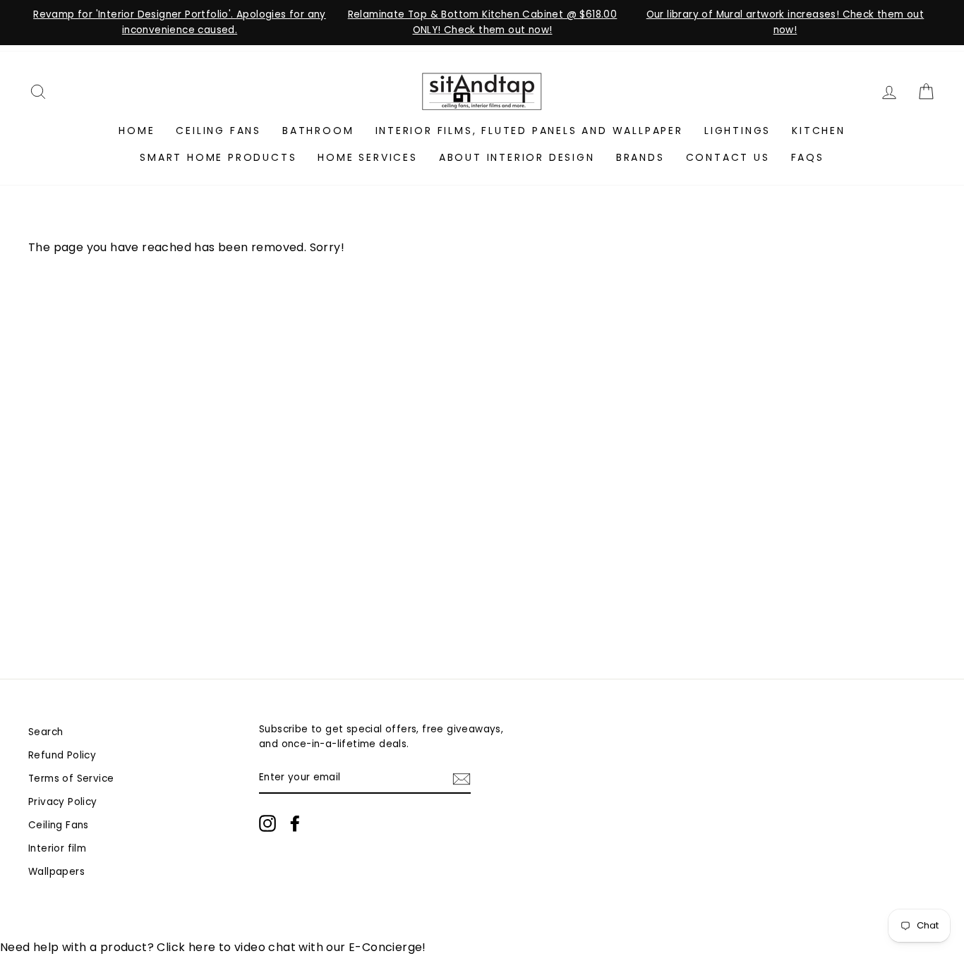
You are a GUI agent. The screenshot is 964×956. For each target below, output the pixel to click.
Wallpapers (56, 871)
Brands (640, 157)
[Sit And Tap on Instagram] (267, 823)
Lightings (737, 130)
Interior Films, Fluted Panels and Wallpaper (529, 130)
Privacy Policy (62, 802)
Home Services (367, 157)
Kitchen (818, 130)
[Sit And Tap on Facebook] (295, 823)
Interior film (57, 848)
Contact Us (728, 157)
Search (45, 732)
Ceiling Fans (218, 130)
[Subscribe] (461, 778)
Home (137, 130)
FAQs (807, 157)
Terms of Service (71, 778)
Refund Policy (62, 755)
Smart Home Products (218, 157)
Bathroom (318, 130)
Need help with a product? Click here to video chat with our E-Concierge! (213, 947)
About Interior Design (517, 157)
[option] (179, 22)
